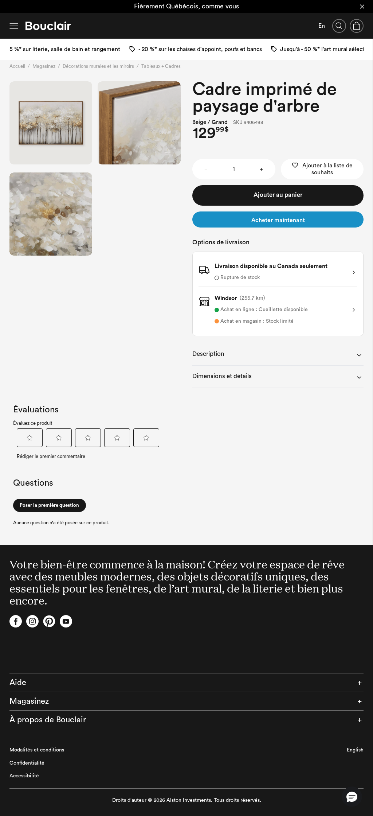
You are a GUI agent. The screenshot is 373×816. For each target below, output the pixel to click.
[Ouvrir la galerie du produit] (51, 122)
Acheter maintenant (278, 220)
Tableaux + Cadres (161, 66)
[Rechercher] (339, 26)
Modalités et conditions (36, 750)
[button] (352, 796)
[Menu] (13, 26)
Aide (17, 683)
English (355, 750)
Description (208, 354)
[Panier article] (357, 26)
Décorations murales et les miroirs (98, 66)
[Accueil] (48, 26)
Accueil (17, 66)
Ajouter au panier (278, 195)
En (321, 26)
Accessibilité (24, 775)
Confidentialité (26, 763)
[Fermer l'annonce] (362, 6)
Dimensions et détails (222, 376)
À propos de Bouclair (47, 720)
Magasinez (43, 66)
